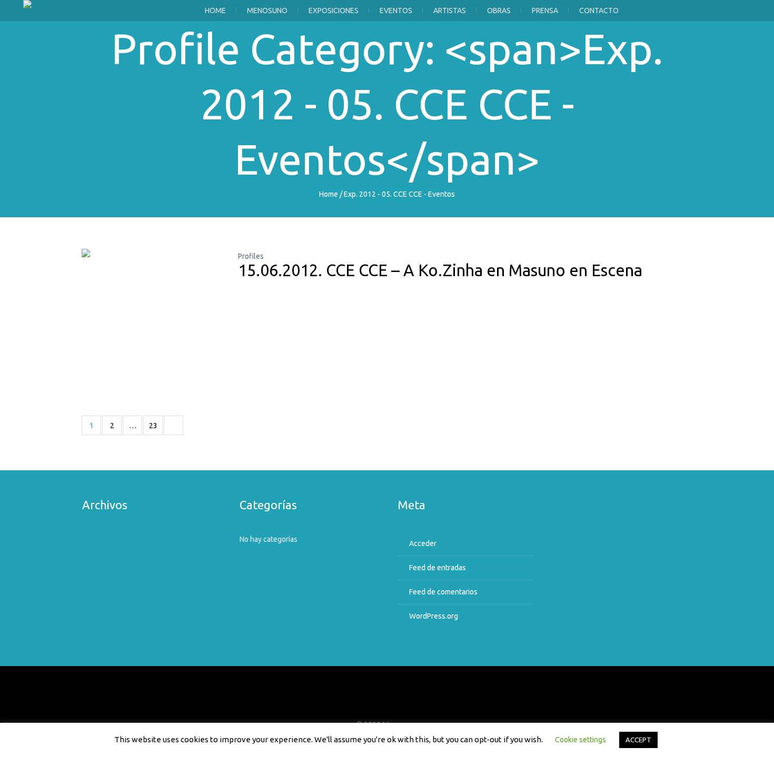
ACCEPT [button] (638, 739)
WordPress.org (433, 616)
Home (328, 194)
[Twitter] (377, 704)
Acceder (422, 543)
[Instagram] (397, 704)
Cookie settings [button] (580, 739)
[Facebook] (358, 704)
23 (153, 425)
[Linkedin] (416, 704)
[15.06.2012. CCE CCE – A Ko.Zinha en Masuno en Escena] (152, 319)
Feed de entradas (437, 567)
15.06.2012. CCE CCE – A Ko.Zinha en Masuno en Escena (440, 270)
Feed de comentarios (443, 592)
